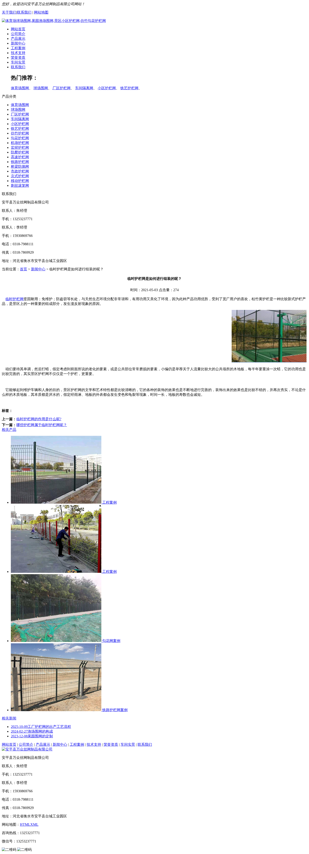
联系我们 (24, 12)
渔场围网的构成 (32, 731)
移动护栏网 (20, 181)
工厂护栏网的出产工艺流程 (41, 727)
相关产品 (9, 430)
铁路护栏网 (20, 162)
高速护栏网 (20, 157)
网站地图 (41, 12)
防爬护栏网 (20, 152)
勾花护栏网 (20, 138)
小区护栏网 (107, 88)
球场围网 (40, 88)
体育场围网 (20, 88)
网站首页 (18, 29)
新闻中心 (18, 43)
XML (34, 824)
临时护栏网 (14, 299)
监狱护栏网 (20, 147)
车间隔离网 (84, 88)
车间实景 (18, 62)
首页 (23, 269)
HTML (25, 824)
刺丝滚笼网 (20, 185)
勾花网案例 (110, 641)
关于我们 (9, 12)
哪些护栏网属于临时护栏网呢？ (41, 425)
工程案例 (18, 48)
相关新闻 (9, 718)
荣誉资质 (18, 57)
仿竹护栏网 (20, 133)
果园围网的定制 (32, 736)
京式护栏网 (20, 176)
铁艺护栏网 (129, 88)
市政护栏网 (20, 171)
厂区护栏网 (61, 88)
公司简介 (18, 34)
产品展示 (18, 38)
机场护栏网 (20, 143)
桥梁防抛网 (20, 166)
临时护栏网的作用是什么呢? (38, 419)
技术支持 (18, 53)
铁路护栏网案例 (114, 710)
